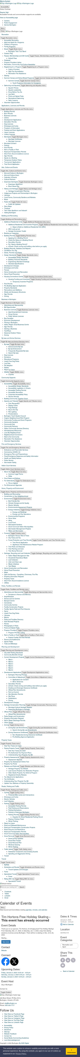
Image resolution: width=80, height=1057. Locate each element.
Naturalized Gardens (15, 524)
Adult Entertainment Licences (18, 312)
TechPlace (7, 331)
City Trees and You (14, 538)
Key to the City (13, 410)
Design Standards (10, 255)
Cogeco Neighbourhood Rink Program (16, 418)
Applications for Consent (20, 679)
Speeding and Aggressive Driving (19, 854)
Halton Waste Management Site (18, 556)
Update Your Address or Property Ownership (19, 783)
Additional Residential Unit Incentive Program (23, 224)
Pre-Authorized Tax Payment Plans (19, 753)
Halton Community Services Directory (16, 428)
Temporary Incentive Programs (22, 282)
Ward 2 (10, 662)
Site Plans (11, 696)
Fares (6, 872)
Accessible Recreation (11, 40)
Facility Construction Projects (13, 607)
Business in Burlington (9, 299)
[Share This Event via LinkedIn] (68, 960)
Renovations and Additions (13, 290)
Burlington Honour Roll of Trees (18, 536)
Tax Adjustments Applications (13, 777)
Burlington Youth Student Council (15, 416)
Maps (6, 572)
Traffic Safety (8, 849)
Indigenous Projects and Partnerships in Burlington (21, 193)
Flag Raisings (12, 407)
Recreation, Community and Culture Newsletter (19, 64)
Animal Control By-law (15, 347)
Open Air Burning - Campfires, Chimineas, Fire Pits (21, 574)
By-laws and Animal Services (11, 338)
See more (6, 942)
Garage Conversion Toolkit (17, 231)
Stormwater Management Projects (19, 529)
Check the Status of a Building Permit (20, 240)
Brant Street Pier (13, 186)
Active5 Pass (12, 58)
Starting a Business (10, 329)
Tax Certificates (9, 779)
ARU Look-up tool (14, 229)
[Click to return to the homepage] (17, 3)
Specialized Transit (10, 874)
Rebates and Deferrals (11, 766)
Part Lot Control (13, 692)
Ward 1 (10, 659)
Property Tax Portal (10, 764)
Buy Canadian (8, 318)
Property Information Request (14, 576)
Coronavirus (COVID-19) (12, 452)
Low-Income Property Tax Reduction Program (23, 771)
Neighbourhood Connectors (13, 435)
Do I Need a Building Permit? (17, 244)
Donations (7, 357)
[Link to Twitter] (14, 961)
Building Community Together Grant (16, 399)
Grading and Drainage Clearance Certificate (22, 688)
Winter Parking (13, 821)
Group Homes (13, 314)
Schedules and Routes (11, 867)
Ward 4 (10, 666)
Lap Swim (11, 94)
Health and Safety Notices (12, 458)
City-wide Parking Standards (13, 653)
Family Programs (9, 46)
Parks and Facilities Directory (13, 619)
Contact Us (7, 1036)
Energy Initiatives (14, 510)
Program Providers (10, 630)
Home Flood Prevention (12, 274)
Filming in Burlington (11, 322)
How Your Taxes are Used (12, 746)
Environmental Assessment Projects (20, 507)
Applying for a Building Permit (18, 238)
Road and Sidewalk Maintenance (15, 825)
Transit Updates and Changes (18, 869)
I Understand (72, 1052)
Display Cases (13, 405)
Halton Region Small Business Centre (16, 324)
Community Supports (8, 377)
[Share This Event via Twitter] (73, 960)
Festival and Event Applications (14, 130)
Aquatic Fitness (13, 88)
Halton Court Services (9, 465)
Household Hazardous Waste (18, 558)
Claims (6, 118)
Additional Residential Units (13, 222)
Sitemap (7, 1032)
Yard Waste (12, 566)
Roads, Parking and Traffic (10, 786)
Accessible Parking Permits (17, 390)
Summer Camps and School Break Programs (19, 78)
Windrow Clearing (14, 845)
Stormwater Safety (10, 462)
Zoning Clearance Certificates (18, 732)
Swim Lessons (13, 100)
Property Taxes (9, 579)
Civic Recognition (14, 403)
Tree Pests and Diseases (16, 547)
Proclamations (13, 414)
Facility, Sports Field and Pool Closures (17, 609)
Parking (6, 145)
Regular (2, 12)
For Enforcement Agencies (13, 485)
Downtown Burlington (11, 182)
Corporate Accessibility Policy (18, 394)
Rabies (6, 367)
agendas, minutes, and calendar (36, 910)
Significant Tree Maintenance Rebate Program (27, 545)
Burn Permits (8, 113)
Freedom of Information (12, 128)
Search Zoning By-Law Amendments (24, 730)
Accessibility (5, 7)
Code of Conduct (13, 69)
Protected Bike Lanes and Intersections (21, 795)
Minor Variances (17, 682)
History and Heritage (11, 189)
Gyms (6, 611)
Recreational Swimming (16, 98)
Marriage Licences (14, 141)
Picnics (6, 624)
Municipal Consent (10, 143)
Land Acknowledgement (12, 1040)
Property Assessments (11, 757)
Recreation (5, 34)
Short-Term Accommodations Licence (16, 154)
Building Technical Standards (17, 259)
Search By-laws (13, 353)
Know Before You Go (15, 92)
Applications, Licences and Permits (13, 105)
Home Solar (12, 518)
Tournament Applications (12, 162)
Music (6, 49)
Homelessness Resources (12, 430)
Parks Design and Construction (14, 716)
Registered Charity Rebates (17, 775)
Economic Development (12, 320)
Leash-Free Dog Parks (11, 361)
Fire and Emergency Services (11, 444)
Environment (8, 499)
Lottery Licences (9, 134)
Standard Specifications (16, 264)
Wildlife (6, 372)
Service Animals (13, 396)
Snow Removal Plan (15, 843)
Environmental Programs (16, 516)
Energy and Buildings (19, 512)
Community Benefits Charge (13, 655)
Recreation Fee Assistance (17, 73)
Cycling (6, 792)
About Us (7, 472)
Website (4, 950)
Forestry (7, 533)
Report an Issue (9, 370)
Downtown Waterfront (15, 184)
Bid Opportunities (10, 307)
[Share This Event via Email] (62, 965)
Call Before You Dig (10, 250)
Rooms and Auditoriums (12, 639)
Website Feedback (10, 1034)
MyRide (6, 865)
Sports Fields (8, 641)
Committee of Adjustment (16, 677)
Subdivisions (12, 698)
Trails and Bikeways (10, 644)
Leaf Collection (13, 560)
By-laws (6, 344)
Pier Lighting (12, 412)
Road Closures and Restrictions (14, 829)
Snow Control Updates (15, 838)
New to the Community (11, 437)
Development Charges (11, 266)
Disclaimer (7, 1030)
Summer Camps (13, 81)
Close (3, 31)
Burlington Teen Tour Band (17, 51)
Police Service (8, 460)
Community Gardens (11, 422)
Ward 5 (10, 668)
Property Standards (10, 288)
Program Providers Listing (12, 62)
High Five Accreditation (16, 71)
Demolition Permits (10, 122)
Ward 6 (10, 670)
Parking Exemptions (14, 810)
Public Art (7, 202)
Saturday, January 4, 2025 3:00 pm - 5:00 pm (16, 975)
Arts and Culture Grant (11, 175)
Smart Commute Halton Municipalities (20, 527)
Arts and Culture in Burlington (14, 173)
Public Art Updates (14, 204)
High (7, 12)
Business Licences (10, 116)
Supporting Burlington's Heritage (19, 709)
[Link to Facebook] (5, 961)
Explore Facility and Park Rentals (19, 637)
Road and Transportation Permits (15, 152)
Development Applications (12, 120)
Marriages (7, 137)
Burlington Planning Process (17, 675)
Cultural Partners (9, 179)
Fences (6, 270)
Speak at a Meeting (10, 158)
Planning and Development (10, 647)
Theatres (7, 208)
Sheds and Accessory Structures (15, 292)
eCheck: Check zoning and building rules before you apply (27, 246)
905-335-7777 (9, 1005)
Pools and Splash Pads (16, 96)
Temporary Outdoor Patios (13, 160)
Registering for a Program (12, 67)
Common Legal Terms (15, 474)
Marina (6, 617)
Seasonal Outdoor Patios (12, 333)
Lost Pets (7, 363)
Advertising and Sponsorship (13, 305)
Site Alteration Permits (15, 694)
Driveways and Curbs (11, 126)
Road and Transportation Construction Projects (19, 827)
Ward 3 (10, 664)
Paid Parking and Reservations (18, 808)
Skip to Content (5, 1)
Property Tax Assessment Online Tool (16, 762)
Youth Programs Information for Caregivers (26, 83)
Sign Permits (8, 156)
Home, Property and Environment (13, 488)
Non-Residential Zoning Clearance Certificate (27, 735)
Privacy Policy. (21, 1054)
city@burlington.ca (10, 1003)
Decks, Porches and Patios (13, 253)
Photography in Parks (11, 626)
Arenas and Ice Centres (12, 599)
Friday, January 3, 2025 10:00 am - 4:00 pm (15, 972)
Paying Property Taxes (11, 748)
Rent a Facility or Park (11, 149)
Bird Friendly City (14, 501)
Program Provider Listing (16, 633)
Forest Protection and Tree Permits (19, 540)
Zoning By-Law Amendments (17, 728)
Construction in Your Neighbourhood (16, 496)
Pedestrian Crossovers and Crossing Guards (23, 852)
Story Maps (8, 206)
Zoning (6, 296)
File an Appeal (13, 483)
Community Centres (10, 605)
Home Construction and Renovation (16, 272)
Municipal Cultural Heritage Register (20, 707)
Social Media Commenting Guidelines (16, 1038)
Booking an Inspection (11, 233)
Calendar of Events (10, 177)
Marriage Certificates (15, 139)
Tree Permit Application (11, 164)
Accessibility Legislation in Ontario (19, 388)
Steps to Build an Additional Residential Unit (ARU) (29, 227)
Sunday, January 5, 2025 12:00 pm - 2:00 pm (16, 977)
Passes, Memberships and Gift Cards (16, 56)
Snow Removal (9, 836)
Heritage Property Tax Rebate (18, 769)
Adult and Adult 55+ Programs (14, 42)
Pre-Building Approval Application (15, 286)
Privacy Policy (8, 1027)
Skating (6, 75)
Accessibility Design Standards (18, 257)
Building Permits (9, 111)
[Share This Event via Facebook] (62, 960)
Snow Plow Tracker (14, 840)
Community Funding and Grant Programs (17, 420)
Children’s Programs (11, 44)
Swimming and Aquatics (12, 85)
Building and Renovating (10, 216)
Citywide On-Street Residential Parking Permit (27, 817)
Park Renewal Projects (11, 621)
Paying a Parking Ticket (16, 819)
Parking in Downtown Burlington (18, 812)
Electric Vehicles (13, 505)
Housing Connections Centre (13, 276)
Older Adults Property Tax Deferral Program (22, 773)
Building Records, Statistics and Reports (17, 248)
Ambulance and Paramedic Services (16, 450)
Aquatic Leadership (14, 90)
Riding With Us (9, 879)
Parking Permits (13, 815)
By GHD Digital (24, 1043)
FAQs (10, 476)
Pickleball (7, 60)
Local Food (12, 522)
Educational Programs (11, 359)
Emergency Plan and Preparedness (16, 454)
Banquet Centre (9, 601)
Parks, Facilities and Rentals (11, 586)
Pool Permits (8, 147)
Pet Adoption (8, 365)
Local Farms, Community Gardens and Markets (20, 197)
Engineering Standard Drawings (18, 261)
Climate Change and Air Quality (18, 503)
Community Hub (9, 424)
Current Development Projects (14, 657)
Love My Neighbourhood (12, 433)
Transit (6, 856)
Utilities (6, 583)
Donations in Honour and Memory (19, 594)
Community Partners (11, 426)
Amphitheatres (9, 596)
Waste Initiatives (13, 564)
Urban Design (8, 722)
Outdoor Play (8, 53)
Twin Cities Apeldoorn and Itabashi (15, 210)
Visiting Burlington (10, 212)
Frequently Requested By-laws (18, 351)
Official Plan (8, 712)
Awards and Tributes (11, 401)
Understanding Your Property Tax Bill (20, 755)
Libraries (7, 195)
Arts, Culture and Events (10, 167)
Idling (10, 520)
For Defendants (9, 481)
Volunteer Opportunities (12, 102)
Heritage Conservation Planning (18, 191)
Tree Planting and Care (16, 549)
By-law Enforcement (15, 349)
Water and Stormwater (15, 531)
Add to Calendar (68, 924)
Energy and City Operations (21, 514)
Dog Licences (8, 124)
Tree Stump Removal (15, 551)
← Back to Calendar (67, 971)
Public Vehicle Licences (16, 316)
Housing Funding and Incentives (19, 279)
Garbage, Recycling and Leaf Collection (17, 553)
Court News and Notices (12, 478)
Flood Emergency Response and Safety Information (21, 456)
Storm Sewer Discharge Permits (14, 720)
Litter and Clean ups (15, 562)
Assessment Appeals (15, 760)
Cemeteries (8, 603)
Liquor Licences (9, 132)
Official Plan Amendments (16, 690)
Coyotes (11, 374)
